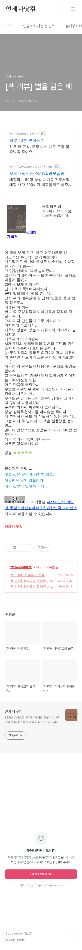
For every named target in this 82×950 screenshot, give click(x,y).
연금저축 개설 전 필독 (39, 26)
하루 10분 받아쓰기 (27, 140)
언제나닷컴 (20, 9)
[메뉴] (73, 8)
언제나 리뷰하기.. (21, 567)
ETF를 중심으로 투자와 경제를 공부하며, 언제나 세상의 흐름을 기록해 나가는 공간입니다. (32, 722)
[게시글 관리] (27, 547)
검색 (62, 9)
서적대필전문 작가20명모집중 (37, 173)
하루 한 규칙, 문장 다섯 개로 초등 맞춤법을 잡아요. (39, 149)
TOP (73, 935)
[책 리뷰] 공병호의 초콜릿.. (28, 581)
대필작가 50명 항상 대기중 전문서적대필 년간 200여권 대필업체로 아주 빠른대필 (39, 182)
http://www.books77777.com (30, 167)
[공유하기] (22, 547)
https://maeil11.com (23, 134)
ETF (8, 26)
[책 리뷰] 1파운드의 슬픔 (27, 575)
